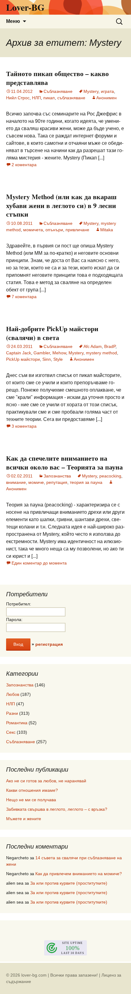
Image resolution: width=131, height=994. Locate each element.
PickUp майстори (23, 359)
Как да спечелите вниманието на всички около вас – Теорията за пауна (64, 462)
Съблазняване (58, 91)
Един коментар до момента (39, 563)
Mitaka (106, 229)
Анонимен (106, 97)
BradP (109, 346)
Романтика (16, 722)
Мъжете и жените (23, 818)
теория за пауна (86, 482)
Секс (11, 732)
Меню (13, 21)
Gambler (42, 352)
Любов (12, 694)
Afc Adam (92, 346)
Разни (12, 713)
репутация (56, 482)
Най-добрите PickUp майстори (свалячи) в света (52, 332)
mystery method (101, 352)
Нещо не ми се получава (31, 799)
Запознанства (57, 475)
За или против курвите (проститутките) (68, 883)
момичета (33, 229)
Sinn (46, 359)
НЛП (36, 97)
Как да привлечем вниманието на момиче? (78, 873)
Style (58, 359)
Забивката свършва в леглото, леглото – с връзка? (56, 809)
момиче (36, 482)
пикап (49, 97)
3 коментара (24, 426)
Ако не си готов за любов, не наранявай (46, 780)
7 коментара (24, 296)
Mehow (59, 352)
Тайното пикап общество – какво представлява (57, 77)
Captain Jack (18, 352)
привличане (77, 229)
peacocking (110, 475)
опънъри (54, 229)
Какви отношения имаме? (32, 790)
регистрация (49, 644)
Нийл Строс (18, 97)
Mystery (90, 91)
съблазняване (71, 97)
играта (107, 91)
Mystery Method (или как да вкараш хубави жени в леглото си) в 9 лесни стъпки (61, 205)
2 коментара (24, 164)
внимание (16, 482)
